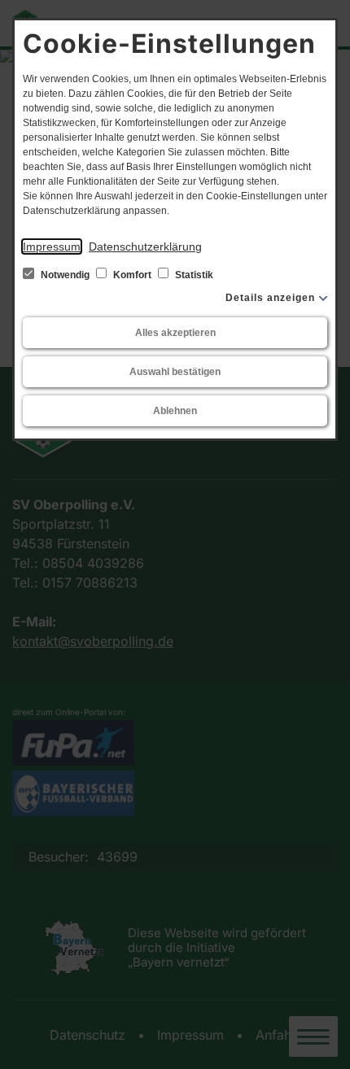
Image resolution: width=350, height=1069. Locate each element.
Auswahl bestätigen (175, 371)
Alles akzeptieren (175, 332)
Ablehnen (175, 411)
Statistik (193, 275)
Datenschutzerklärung (145, 246)
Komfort (132, 275)
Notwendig (65, 275)
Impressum (52, 246)
